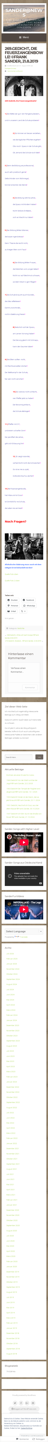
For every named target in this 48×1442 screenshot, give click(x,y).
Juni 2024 (10, 994)
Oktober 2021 (11, 1159)
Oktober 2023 (11, 1036)
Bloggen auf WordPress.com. (25, 1409)
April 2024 (10, 1005)
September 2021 (13, 1164)
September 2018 (13, 1349)
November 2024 (12, 969)
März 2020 (10, 1256)
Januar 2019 (11, 1328)
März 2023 (10, 1071)
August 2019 (11, 1292)
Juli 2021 (10, 1174)
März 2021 (10, 1195)
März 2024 (10, 1010)
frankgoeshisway (10, 68)
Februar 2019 (11, 1323)
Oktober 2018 (11, 1343)
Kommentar (30, 687)
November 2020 (12, 1215)
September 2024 (13, 979)
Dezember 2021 (12, 1148)
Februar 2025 (11, 959)
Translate (23, 937)
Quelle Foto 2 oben (12, 580)
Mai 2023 (10, 1061)
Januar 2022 (11, 1143)
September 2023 (13, 1041)
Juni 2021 (10, 1179)
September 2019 (13, 1287)
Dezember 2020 (12, 1210)
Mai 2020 (10, 1246)
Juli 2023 (10, 1051)
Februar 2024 (11, 1015)
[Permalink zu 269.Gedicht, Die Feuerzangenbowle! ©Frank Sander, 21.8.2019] (24, 86)
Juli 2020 (10, 1236)
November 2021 (12, 1154)
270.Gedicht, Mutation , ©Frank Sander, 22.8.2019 (23, 641)
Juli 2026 (10, 954)
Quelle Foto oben (11, 574)
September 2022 (13, 1102)
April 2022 (10, 1128)
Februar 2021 (11, 1200)
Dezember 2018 (12, 1333)
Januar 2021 (11, 1205)
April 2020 (10, 1251)
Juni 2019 (10, 1302)
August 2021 (11, 1169)
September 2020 (13, 1225)
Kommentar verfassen (15, 71)
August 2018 (11, 1354)
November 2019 (12, 1277)
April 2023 (10, 1066)
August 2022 (11, 1107)
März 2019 (10, 1318)
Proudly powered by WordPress (24, 1395)
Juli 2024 (10, 989)
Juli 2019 (10, 1297)
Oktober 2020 (11, 1220)
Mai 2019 (10, 1307)
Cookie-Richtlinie (26, 1428)
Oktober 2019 (11, 1282)
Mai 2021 (10, 1184)
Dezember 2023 (12, 1025)
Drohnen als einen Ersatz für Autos (20, 775)
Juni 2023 (10, 1056)
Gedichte (20, 628)
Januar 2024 (11, 1020)
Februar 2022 (11, 1138)
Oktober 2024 (11, 974)
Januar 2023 (11, 1082)
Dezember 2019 (12, 1272)
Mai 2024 (10, 1000)
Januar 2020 (11, 1266)
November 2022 (12, 1092)
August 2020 (11, 1231)
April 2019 (10, 1313)
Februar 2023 (11, 1077)
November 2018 (12, 1338)
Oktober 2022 (11, 1097)
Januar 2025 (11, 964)
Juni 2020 (10, 1241)
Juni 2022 (10, 1118)
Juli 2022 (10, 1113)
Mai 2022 (10, 1123)
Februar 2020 (11, 1261)
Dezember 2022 (12, 1087)
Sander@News (24, 12)
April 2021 (10, 1189)
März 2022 (10, 1133)
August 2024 (11, 984)
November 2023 (12, 1030)
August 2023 (11, 1046)
